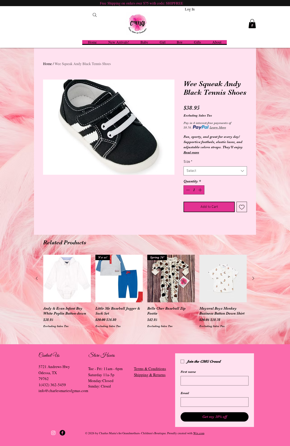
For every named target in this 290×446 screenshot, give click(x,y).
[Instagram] (53, 433)
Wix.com (198, 433)
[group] (145, 291)
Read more (191, 152)
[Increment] (200, 190)
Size (188, 162)
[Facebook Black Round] (62, 433)
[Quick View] (67, 278)
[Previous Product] (36, 278)
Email (185, 393)
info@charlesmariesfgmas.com (63, 390)
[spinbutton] (194, 190)
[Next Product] (253, 278)
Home (47, 63)
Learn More (218, 127)
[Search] (94, 15)
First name (188, 371)
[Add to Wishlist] (242, 207)
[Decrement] (187, 190)
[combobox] (215, 170)
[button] (252, 23)
